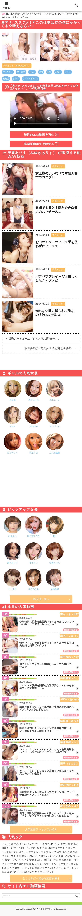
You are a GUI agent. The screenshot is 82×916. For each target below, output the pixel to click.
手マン (63, 844)
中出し (38, 844)
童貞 (37, 868)
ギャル (22, 844)
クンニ (16, 79)
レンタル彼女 (41, 864)
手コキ (32, 72)
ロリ (71, 860)
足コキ (10, 868)
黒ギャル (23, 852)
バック (68, 72)
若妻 (70, 852)
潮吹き (5, 848)
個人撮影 (18, 864)
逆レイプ (38, 852)
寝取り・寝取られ (28, 856)
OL (19, 860)
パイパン (53, 856)
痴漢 (26, 864)
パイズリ (14, 848)
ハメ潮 (69, 864)
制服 (21, 848)
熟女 (46, 852)
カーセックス (27, 868)
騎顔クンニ (28, 872)
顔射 (41, 72)
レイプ (52, 852)
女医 (37, 872)
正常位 (58, 72)
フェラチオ (8, 72)
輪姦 (31, 864)
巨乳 (49, 72)
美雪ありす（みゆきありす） (16, 65)
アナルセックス (57, 864)
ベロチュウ (7, 856)
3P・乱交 (21, 72)
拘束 (16, 856)
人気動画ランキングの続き (41, 829)
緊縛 (17, 868)
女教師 (32, 860)
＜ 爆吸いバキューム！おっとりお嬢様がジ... (30, 338)
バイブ (25, 860)
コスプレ (43, 856)
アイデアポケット (30, 79)
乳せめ (62, 868)
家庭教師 (63, 860)
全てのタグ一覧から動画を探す (41, 878)
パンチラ (17, 872)
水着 (75, 852)
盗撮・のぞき (65, 856)
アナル (13, 860)
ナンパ (28, 848)
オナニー (72, 848)
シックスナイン (10, 852)
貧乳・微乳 (42, 860)
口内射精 (52, 848)
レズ (65, 848)
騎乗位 (6, 79)
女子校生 (37, 848)
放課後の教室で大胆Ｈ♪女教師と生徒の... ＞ (52, 348)
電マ (60, 848)
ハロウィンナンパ (49, 868)
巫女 (9, 872)
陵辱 (59, 852)
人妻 (44, 848)
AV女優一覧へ (41, 599)
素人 (75, 844)
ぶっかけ (53, 860)
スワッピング (47, 872)
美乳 (64, 852)
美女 (31, 852)
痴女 (7, 860)
